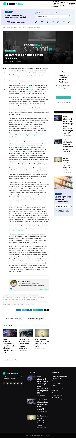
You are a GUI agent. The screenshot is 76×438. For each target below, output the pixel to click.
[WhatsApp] (4, 82)
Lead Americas (34, 301)
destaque (11, 299)
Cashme (31, 89)
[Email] (4, 89)
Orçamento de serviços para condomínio (56, 4)
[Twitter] (4, 76)
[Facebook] (4, 72)
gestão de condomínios (9, 301)
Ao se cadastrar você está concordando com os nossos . (63, 102)
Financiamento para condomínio (64, 3)
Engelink (30, 87)
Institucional (55, 390)
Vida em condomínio (57, 399)
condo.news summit (8, 297)
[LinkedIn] (4, 79)
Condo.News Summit (10, 50)
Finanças (54, 385)
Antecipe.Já (12, 137)
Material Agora (32, 135)
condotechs (33, 297)
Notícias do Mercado (57, 395)
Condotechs (41, 4)
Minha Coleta (23, 135)
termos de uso (63, 104)
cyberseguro (40, 297)
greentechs (19, 301)
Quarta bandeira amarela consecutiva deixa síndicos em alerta (42, 342)
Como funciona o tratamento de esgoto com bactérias (14, 319)
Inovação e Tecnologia (58, 388)
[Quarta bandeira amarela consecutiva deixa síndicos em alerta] (42, 333)
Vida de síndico (56, 397)
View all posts (43, 289)
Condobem (15, 135)
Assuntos (33, 4)
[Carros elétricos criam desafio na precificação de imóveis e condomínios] (26, 333)
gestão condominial (32, 299)
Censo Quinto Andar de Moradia (31, 295)
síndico (22, 304)
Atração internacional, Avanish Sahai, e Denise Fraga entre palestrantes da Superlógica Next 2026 (9, 346)
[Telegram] (4, 86)
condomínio (25, 297)
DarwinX (40, 135)
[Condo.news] (12, 4)
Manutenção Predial (57, 392)
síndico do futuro (30, 304)
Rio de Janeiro (15, 304)
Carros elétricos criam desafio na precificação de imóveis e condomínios (24, 343)
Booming (13, 295)
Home (27, 4)
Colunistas (48, 4)
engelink (18, 299)
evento (23, 299)
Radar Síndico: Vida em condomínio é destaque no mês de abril (36, 319)
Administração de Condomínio (59, 376)
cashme (19, 295)
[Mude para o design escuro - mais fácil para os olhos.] (71, 3)
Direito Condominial (57, 383)
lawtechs (26, 301)
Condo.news (33, 435)
